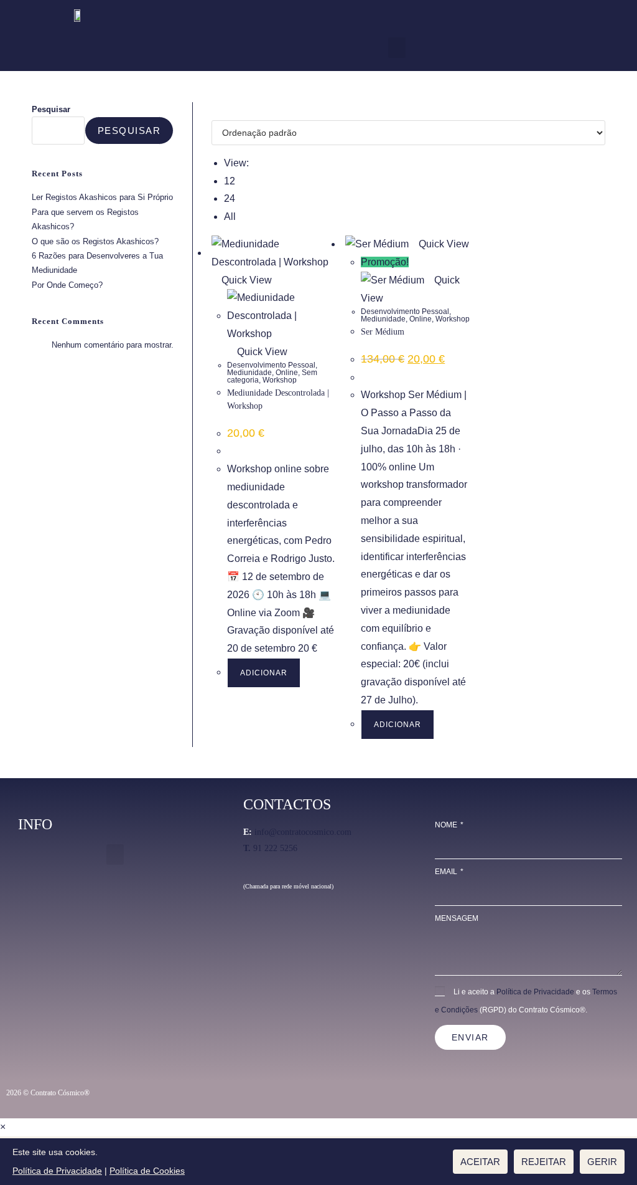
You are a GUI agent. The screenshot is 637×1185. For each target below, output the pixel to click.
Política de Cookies (147, 1171)
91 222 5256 (270, 848)
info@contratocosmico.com (302, 832)
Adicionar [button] (263, 673)
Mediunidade (249, 372)
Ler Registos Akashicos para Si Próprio (102, 197)
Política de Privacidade (535, 992)
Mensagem (456, 918)
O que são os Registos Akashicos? (95, 241)
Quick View (245, 280)
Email (447, 871)
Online (287, 372)
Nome (447, 825)
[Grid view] (215, 110)
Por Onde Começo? (67, 285)
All (230, 216)
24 (229, 198)
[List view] (222, 110)
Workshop (280, 380)
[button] (397, 47)
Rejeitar (543, 1161)
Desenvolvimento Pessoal (271, 365)
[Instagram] (274, 926)
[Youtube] (296, 926)
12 (229, 181)
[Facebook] (252, 926)
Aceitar (480, 1161)
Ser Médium (382, 331)
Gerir (602, 1161)
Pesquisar (51, 109)
